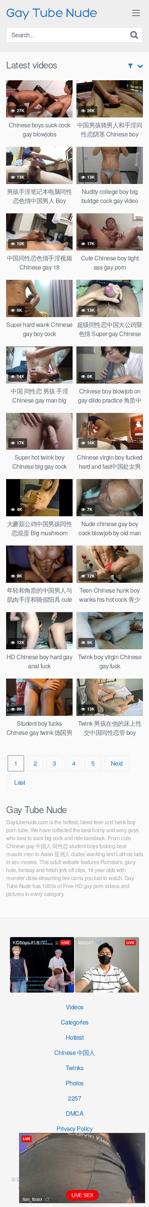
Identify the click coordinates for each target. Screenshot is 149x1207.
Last (19, 782)
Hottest (75, 1037)
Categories (75, 1022)
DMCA (74, 1113)
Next (117, 763)
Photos (75, 1083)
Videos (75, 1006)
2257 (74, 1098)
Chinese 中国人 (74, 1052)
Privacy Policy (74, 1128)
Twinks (74, 1067)
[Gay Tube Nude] (52, 13)
